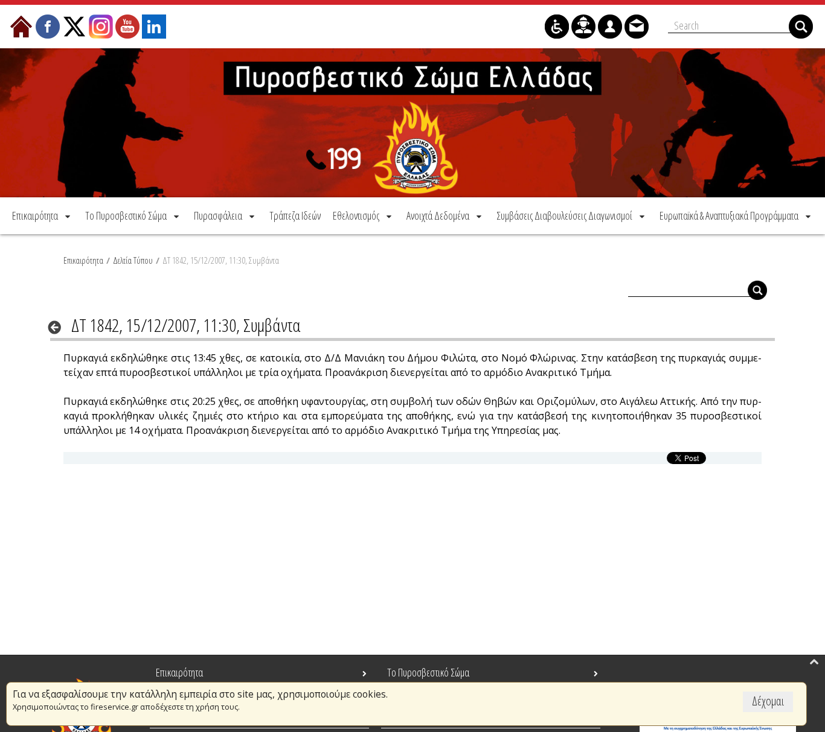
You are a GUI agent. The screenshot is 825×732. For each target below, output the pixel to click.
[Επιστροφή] (58, 327)
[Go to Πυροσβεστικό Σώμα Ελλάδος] (412, 122)
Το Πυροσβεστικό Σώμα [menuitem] (428, 672)
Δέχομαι (768, 701)
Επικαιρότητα (83, 260)
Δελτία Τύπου (133, 260)
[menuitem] (42, 215)
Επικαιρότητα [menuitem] (179, 672)
